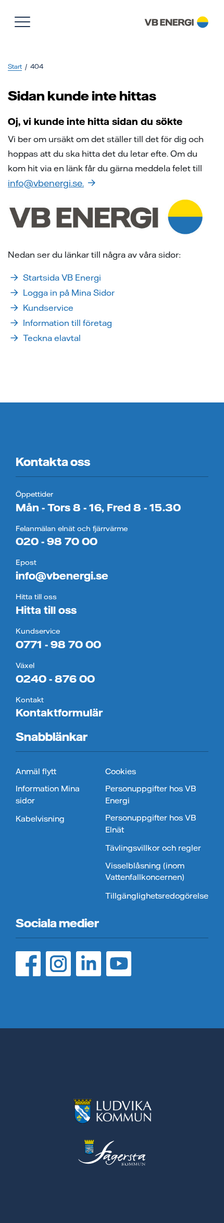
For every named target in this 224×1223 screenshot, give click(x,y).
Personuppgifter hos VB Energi (150, 794)
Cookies (120, 771)
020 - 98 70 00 (56, 541)
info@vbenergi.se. (46, 183)
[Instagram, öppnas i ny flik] (58, 963)
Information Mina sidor (48, 794)
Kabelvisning (40, 819)
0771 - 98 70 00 (58, 644)
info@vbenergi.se (62, 575)
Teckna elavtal (52, 338)
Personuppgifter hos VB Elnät (150, 824)
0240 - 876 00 (55, 678)
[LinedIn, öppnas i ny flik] (88, 963)
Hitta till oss (46, 609)
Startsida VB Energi (62, 277)
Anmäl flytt (36, 771)
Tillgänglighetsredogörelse (156, 896)
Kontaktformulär (59, 712)
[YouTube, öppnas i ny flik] (118, 963)
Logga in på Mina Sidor (69, 292)
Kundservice (48, 307)
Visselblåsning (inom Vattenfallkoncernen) (144, 871)
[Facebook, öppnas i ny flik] (28, 963)
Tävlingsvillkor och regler (153, 848)
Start (15, 66)
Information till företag (67, 323)
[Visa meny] (22, 22)
